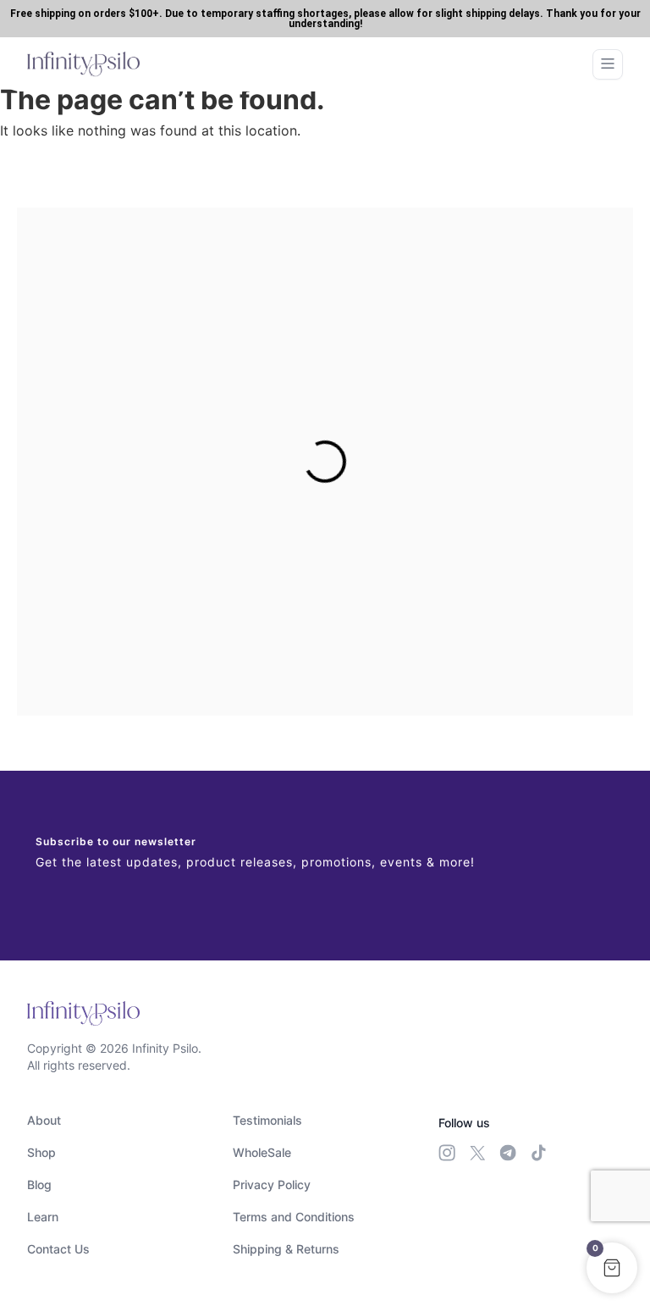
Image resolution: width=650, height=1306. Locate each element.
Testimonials (267, 1120)
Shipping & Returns (286, 1249)
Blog (39, 1184)
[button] (612, 1267)
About (44, 1120)
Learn (42, 1216)
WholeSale (262, 1152)
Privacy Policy (272, 1184)
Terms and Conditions (294, 1216)
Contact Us (58, 1249)
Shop (41, 1152)
